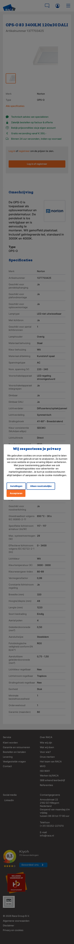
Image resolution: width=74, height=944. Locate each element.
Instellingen (16, 486)
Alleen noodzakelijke (41, 486)
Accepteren (16, 493)
